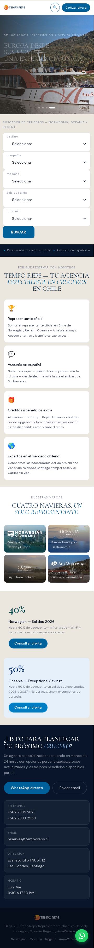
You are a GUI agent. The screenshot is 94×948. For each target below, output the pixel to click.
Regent (50, 939)
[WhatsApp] (81, 935)
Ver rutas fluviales (30, 81)
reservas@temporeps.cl (28, 839)
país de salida (17, 193)
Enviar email (70, 787)
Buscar (18, 232)
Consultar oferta (28, 643)
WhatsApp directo (27, 787)
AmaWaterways (71, 939)
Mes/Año (13, 174)
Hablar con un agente (30, 94)
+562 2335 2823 (22, 812)
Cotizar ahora (76, 7)
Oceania (36, 939)
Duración (13, 211)
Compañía (14, 155)
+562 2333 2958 (22, 818)
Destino (12, 136)
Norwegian (19, 939)
